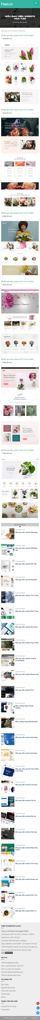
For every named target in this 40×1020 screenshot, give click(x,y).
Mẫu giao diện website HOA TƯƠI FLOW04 (18, 281)
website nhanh (26, 950)
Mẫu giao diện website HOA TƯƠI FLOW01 (18, 35)
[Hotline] (38, 1003)
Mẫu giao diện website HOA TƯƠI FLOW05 (18, 359)
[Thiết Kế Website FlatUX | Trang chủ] (6, 4)
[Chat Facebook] (38, 1013)
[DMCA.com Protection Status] (7, 953)
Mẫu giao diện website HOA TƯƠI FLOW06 (18, 450)
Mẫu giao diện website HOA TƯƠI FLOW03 (18, 213)
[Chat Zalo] (38, 1008)
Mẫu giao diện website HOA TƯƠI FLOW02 (18, 110)
